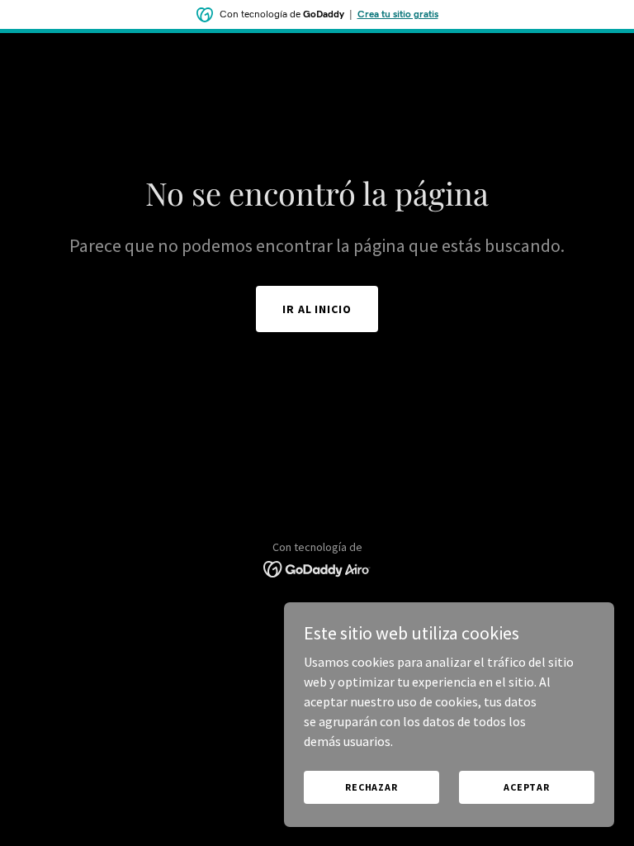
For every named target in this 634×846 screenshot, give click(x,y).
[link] (317, 567)
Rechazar (371, 787)
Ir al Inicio (317, 309)
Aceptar (527, 787)
